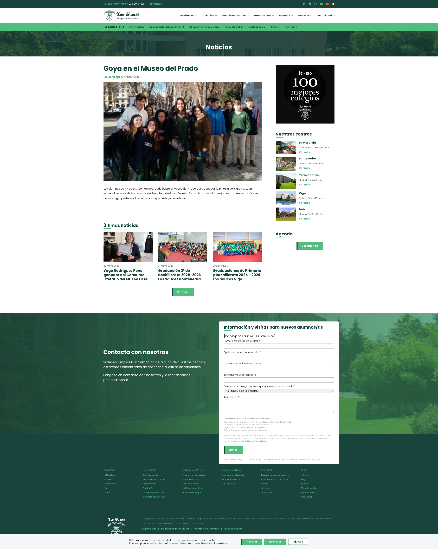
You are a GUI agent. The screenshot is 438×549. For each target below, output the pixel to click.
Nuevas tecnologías (192, 492)
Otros (274, 26)
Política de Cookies (206, 528)
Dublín (107, 492)
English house (228, 483)
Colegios (208, 15)
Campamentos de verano (204, 26)
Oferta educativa (190, 479)
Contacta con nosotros (154, 496)
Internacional (262, 15)
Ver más (183, 292)
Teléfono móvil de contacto (240, 375)
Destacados (256, 26)
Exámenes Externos (231, 479)
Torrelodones (110, 483)
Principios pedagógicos (193, 475)
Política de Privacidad (254, 441)
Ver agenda (310, 246)
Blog (303, 479)
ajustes (222, 543)
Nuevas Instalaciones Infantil (166, 26)
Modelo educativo (234, 15)
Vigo (106, 488)
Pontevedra (109, 479)
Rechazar (275, 541)
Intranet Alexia (308, 492)
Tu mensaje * (231, 397)
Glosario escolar (309, 488)
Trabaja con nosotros (153, 492)
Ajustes (298, 541)
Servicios (304, 15)
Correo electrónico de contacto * (243, 363)
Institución (187, 15)
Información (136, 26)
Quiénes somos (150, 475)
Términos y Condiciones (299, 459)
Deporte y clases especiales (275, 475)
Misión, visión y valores (154, 479)
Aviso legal (149, 528)
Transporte (266, 492)
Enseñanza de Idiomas (233, 475)
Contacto (291, 26)
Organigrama (149, 483)
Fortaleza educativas (192, 488)
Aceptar (252, 541)
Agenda (305, 483)
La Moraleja (114, 27)
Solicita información (116, 3)
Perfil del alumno (190, 483)
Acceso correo (233, 528)
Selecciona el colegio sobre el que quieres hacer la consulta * (259, 386)
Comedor (265, 488)
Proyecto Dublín (234, 26)
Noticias (305, 475)
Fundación (155, 3)
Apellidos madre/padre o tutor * (242, 352)
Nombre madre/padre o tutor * (242, 341)
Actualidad (324, 15)
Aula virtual (306, 496)
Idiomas (284, 15)
